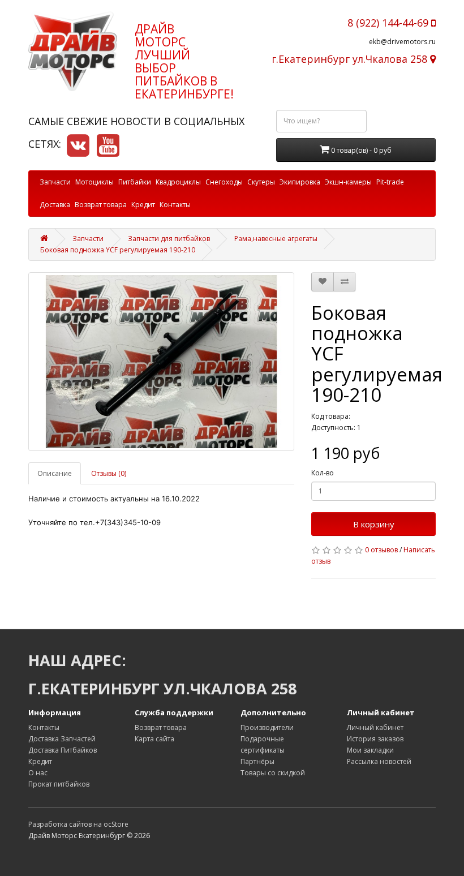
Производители (267, 727)
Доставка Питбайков (62, 750)
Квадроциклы (178, 182)
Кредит (143, 204)
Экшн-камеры (348, 182)
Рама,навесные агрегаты (275, 238)
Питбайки (134, 182)
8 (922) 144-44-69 (389, 22)
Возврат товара (101, 204)
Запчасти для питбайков (169, 238)
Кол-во (322, 473)
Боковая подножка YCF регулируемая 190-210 (117, 250)
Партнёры (257, 761)
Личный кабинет (375, 727)
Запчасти (55, 182)
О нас (38, 773)
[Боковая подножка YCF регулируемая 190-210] (161, 362)
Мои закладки (370, 750)
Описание (54, 473)
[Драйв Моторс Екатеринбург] (73, 51)
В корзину (373, 524)
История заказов (375, 739)
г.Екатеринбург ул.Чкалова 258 (351, 59)
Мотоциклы (94, 182)
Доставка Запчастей (62, 739)
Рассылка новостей (379, 761)
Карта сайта (154, 739)
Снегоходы (224, 182)
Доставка (55, 204)
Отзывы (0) (108, 473)
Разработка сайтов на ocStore (78, 824)
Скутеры (261, 182)
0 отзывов (381, 550)
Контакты (175, 204)
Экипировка (300, 182)
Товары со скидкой (272, 773)
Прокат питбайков (58, 784)
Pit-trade (390, 182)
